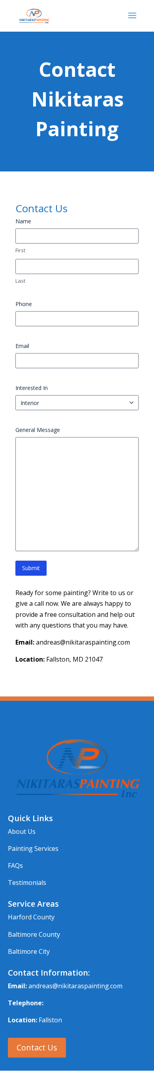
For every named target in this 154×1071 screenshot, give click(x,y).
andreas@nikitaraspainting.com (75, 986)
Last (20, 280)
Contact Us (37, 1047)
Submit (31, 568)
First (20, 250)
